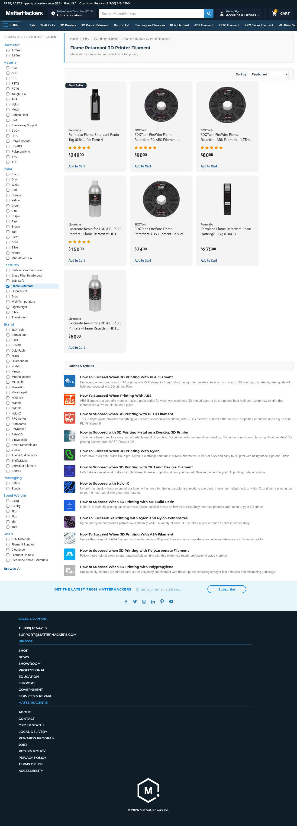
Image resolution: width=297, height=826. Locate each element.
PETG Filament (229, 25)
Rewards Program (37, 738)
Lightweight (19, 307)
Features (11, 265)
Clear (15, 237)
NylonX (16, 413)
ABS (14, 73)
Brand (8, 324)
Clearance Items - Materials (30, 560)
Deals (8, 534)
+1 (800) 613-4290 (117, 3)
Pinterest (162, 601)
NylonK (16, 408)
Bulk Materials (21, 539)
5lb (14, 521)
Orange (16, 195)
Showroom (30, 664)
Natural (16, 253)
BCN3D (16, 345)
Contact (27, 719)
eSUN (15, 356)
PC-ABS (17, 146)
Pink (14, 221)
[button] (72, 14)
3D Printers (68, 25)
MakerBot (18, 387)
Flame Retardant (22, 286)
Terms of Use (31, 764)
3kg (14, 516)
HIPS (15, 135)
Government (31, 690)
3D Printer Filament (95, 25)
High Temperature (23, 301)
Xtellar (16, 450)
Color (7, 169)
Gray (15, 179)
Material (10, 62)
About (25, 712)
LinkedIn (153, 601)
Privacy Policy (32, 758)
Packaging (12, 478)
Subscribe (226, 589)
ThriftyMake (20, 460)
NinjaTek (17, 397)
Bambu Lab (122, 25)
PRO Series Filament (259, 25)
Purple (16, 216)
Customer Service (91, 3)
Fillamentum (20, 361)
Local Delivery (33, 732)
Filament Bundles (23, 544)
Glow (15, 296)
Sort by (241, 74)
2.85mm (17, 55)
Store (86, 38)
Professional (32, 670)
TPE (14, 162)
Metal (15, 109)
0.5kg (15, 501)
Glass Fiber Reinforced (27, 275)
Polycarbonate (21, 141)
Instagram (144, 601)
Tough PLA (19, 94)
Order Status (32, 725)
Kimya (16, 371)
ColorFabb (18, 350)
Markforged (19, 392)
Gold (15, 242)
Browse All (12, 569)
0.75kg (16, 506)
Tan (14, 232)
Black (15, 174)
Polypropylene (21, 151)
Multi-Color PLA (22, 258)
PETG (15, 83)
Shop (23, 651)
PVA (14, 120)
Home (74, 38)
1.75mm (17, 50)
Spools (16, 488)
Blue (14, 210)
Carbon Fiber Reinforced (27, 270)
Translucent (19, 317)
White (15, 184)
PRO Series (19, 418)
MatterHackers (21, 377)
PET (14, 78)
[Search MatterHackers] (208, 13)
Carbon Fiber (20, 115)
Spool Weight (14, 495)
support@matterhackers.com (47, 635)
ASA (14, 99)
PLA (14, 67)
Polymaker (19, 429)
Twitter (135, 601)
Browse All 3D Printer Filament (30, 37)
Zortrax (16, 471)
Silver (15, 247)
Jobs (23, 745)
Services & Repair (35, 696)
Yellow (16, 200)
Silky (15, 312)
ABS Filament (203, 25)
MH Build (17, 382)
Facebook (126, 601)
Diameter (11, 45)
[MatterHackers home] (24, 13)
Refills (16, 483)
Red (14, 190)
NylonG (16, 403)
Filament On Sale (23, 555)
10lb (14, 527)
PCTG (15, 88)
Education (29, 677)
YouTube (171, 601)
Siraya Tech (19, 439)
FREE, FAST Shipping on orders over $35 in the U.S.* (39, 3)
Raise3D (17, 434)
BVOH (15, 130)
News (24, 657)
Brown (16, 226)
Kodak (16, 366)
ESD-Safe (18, 280)
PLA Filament (179, 25)
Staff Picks (47, 25)
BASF (15, 340)
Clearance (18, 549)
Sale (32, 25)
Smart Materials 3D (24, 445)
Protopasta (19, 424)
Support (27, 683)
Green (15, 205)
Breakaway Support (24, 125)
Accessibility (31, 771)
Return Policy (32, 751)
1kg (14, 511)
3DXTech (18, 329)
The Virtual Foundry (24, 455)
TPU (14, 156)
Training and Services (150, 25)
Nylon (15, 104)
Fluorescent (19, 291)
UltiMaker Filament (24, 465)
